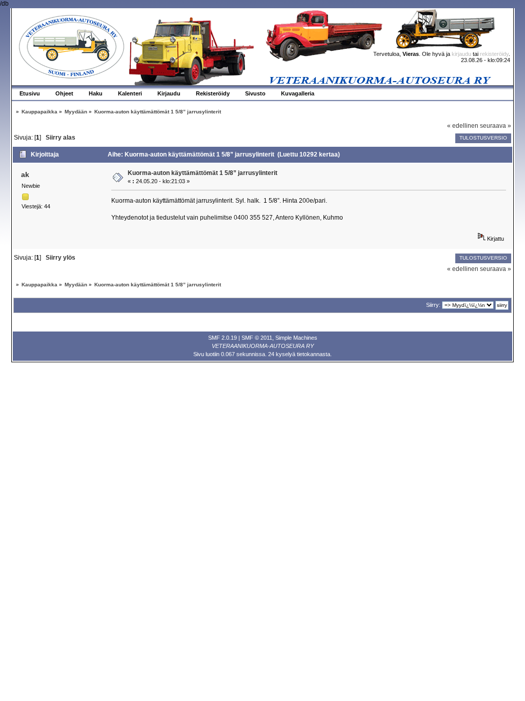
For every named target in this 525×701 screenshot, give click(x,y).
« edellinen (462, 125)
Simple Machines (296, 338)
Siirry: (433, 305)
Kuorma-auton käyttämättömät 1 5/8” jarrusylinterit (202, 173)
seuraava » (495, 125)
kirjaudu (461, 54)
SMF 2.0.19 (222, 338)
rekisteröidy (494, 54)
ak (25, 174)
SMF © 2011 (256, 338)
